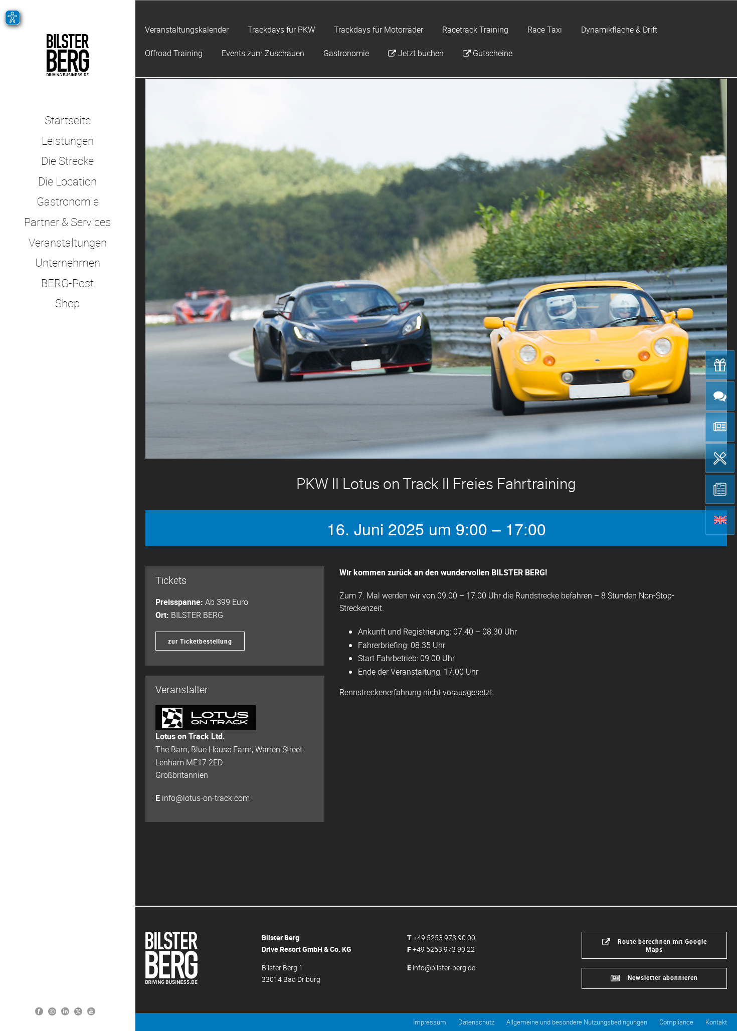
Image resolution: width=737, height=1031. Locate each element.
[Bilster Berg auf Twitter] (78, 1010)
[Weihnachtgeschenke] (719, 364)
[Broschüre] (719, 489)
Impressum (429, 1022)
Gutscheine (492, 53)
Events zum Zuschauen (263, 53)
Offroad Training (174, 53)
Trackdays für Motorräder (378, 29)
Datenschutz (476, 1022)
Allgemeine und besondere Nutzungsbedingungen (576, 1022)
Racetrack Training (475, 29)
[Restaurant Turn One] (719, 458)
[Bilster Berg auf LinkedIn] (65, 1010)
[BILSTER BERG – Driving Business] (67, 55)
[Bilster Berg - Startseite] (171, 957)
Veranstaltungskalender (187, 29)
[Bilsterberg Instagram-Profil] (52, 1010)
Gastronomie (346, 53)
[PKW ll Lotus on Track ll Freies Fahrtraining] (436, 269)
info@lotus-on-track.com (206, 797)
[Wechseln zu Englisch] (719, 520)
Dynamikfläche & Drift (619, 29)
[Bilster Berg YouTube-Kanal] (91, 1010)
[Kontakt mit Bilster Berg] (719, 395)
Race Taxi (544, 29)
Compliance (676, 1022)
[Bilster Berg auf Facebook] (39, 1010)
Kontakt (716, 1022)
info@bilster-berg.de (444, 967)
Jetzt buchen (421, 53)
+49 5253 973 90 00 (444, 937)
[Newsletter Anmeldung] (719, 427)
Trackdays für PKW (281, 29)
